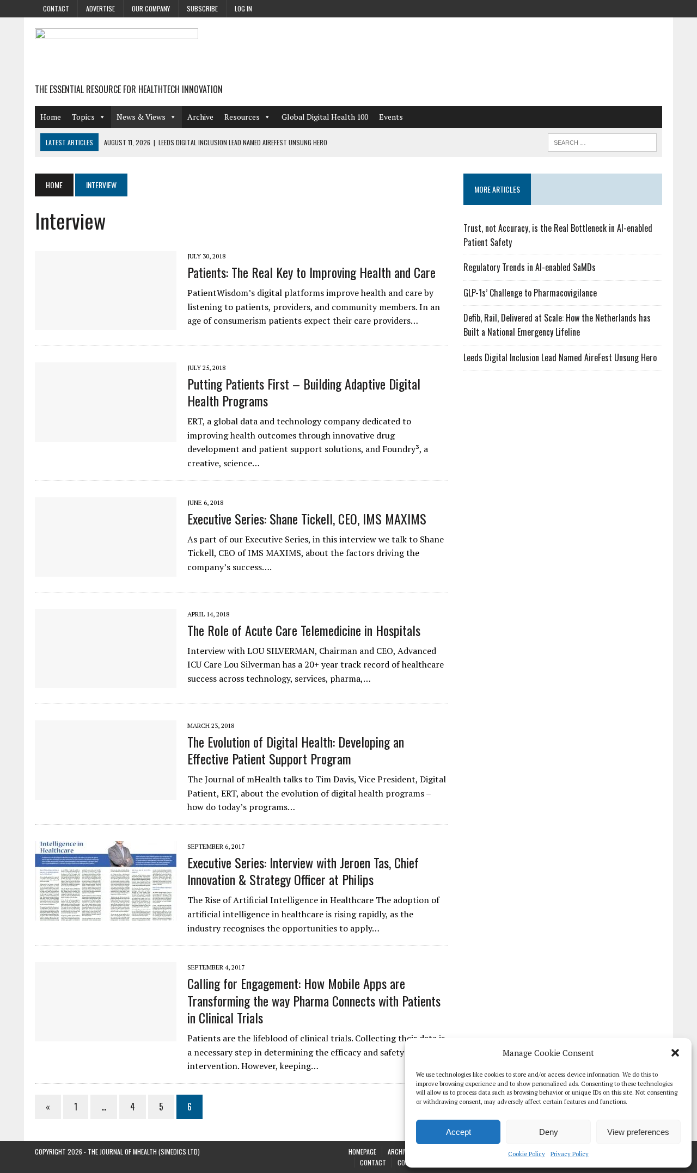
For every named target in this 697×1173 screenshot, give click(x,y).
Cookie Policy (526, 1154)
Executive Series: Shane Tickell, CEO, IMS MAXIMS (306, 518)
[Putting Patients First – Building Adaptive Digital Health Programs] (105, 434)
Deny (548, 1132)
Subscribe (202, 8)
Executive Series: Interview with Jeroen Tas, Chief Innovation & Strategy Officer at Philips (303, 871)
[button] (675, 1052)
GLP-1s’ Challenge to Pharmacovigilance (530, 292)
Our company (151, 8)
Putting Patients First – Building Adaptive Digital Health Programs (303, 392)
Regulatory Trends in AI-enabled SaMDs (529, 267)
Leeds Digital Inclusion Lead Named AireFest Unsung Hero (560, 357)
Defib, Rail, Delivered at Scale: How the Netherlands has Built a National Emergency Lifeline (557, 324)
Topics (83, 117)
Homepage (362, 1151)
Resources (242, 117)
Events (391, 117)
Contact (56, 8)
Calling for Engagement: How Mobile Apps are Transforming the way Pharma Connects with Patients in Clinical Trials (314, 1000)
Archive (200, 117)
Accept (458, 1132)
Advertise (100, 8)
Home (50, 117)
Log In (243, 8)
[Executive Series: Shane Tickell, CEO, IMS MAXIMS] (105, 569)
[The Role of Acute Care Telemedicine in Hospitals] (105, 681)
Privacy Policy (570, 1154)
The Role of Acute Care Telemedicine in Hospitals (303, 630)
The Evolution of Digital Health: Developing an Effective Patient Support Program (295, 750)
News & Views (141, 117)
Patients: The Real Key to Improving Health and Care (311, 272)
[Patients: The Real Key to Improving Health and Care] (105, 323)
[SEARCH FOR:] (602, 140)
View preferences (638, 1132)
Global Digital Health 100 (325, 117)
